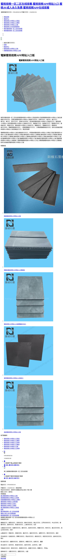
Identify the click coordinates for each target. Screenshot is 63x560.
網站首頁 (6, 17)
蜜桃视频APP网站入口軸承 (12, 444)
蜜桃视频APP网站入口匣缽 (8, 505)
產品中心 (6, 19)
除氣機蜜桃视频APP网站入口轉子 (10, 499)
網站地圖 (3, 558)
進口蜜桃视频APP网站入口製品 (10, 507)
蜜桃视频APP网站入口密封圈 (9, 501)
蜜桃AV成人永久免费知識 (8, 513)
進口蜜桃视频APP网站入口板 (9, 495)
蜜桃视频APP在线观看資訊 (12, 26)
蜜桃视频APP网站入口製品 (12, 21)
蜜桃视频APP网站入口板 (11, 24)
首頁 (5, 44)
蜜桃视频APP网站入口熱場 (12, 448)
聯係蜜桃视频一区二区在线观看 (13, 30)
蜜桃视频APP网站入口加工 (8, 503)
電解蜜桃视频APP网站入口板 (12, 50)
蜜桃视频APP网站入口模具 (12, 22)
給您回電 (3, 556)
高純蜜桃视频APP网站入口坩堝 (10, 497)
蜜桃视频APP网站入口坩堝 (12, 442)
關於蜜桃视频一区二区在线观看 (13, 28)
